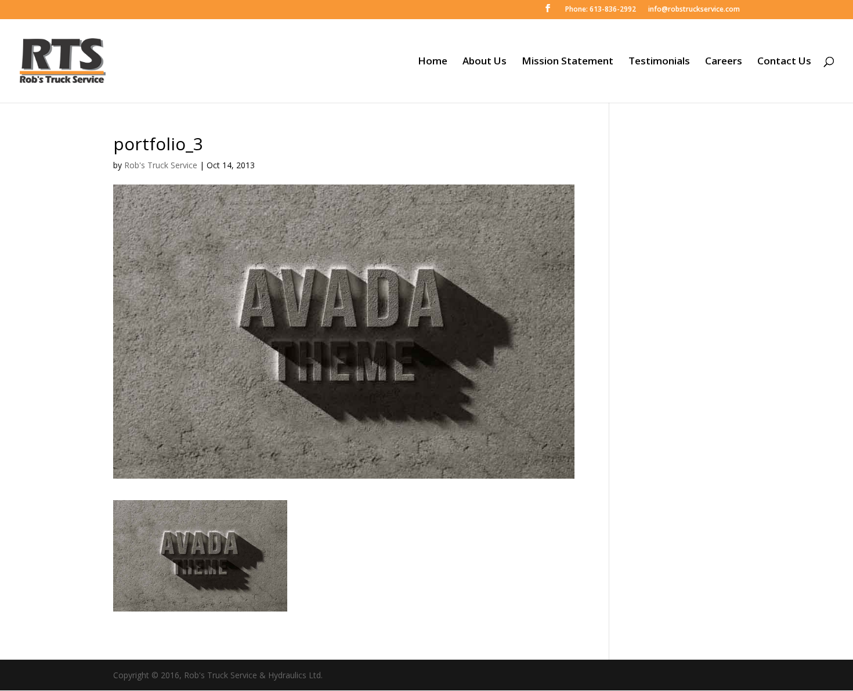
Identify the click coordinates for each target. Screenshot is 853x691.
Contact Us (784, 62)
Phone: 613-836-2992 (599, 10)
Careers (723, 62)
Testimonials (659, 62)
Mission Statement (567, 62)
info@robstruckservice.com (693, 10)
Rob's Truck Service (160, 165)
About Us (484, 62)
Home (432, 62)
